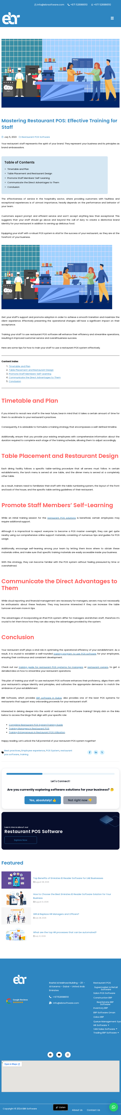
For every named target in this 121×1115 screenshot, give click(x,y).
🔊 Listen (61, 1107)
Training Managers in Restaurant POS (29, 728)
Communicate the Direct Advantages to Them (33, 182)
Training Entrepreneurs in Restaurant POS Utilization (37, 732)
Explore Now (20, 840)
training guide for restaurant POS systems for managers (51, 667)
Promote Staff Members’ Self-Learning (28, 178)
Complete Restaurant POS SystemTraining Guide (36, 724)
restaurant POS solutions (61, 517)
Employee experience (33, 750)
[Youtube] (59, 1055)
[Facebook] (50, 1055)
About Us (77, 1110)
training (24, 754)
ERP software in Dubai (49, 697)
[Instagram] (68, 1055)
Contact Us (93, 1110)
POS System (52, 750)
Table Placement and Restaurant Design (29, 173)
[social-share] (89, 752)
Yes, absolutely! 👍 (42, 800)
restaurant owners (98, 667)
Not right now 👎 (80, 800)
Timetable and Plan (18, 169)
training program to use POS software (75, 653)
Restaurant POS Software (36, 136)
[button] (112, 18)
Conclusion (13, 187)
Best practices (12, 750)
